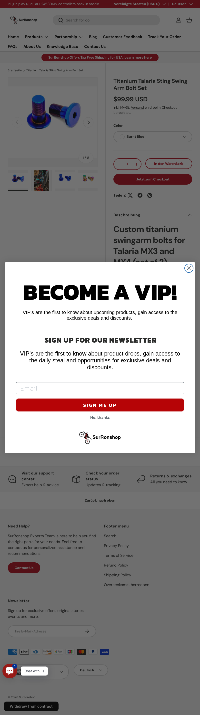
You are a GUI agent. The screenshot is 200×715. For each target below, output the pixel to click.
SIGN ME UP (100, 405)
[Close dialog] (189, 268)
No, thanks (100, 417)
